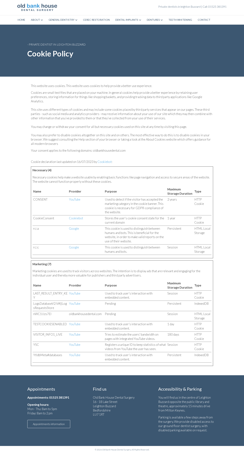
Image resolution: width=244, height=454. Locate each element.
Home (21, 19)
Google (74, 228)
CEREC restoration (96, 19)
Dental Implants (126, 19)
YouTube (74, 199)
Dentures (153, 19)
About (35, 19)
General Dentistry (61, 19)
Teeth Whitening (180, 19)
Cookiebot (105, 162)
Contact (204, 19)
